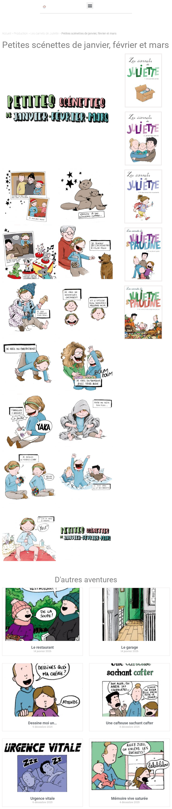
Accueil (6, 33)
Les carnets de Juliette (45, 33)
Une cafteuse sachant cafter (129, 723)
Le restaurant (42, 647)
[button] (89, 5)
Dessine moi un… (42, 723)
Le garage (129, 647)
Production (21, 33)
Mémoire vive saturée (129, 798)
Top (162, 799)
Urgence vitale (42, 798)
